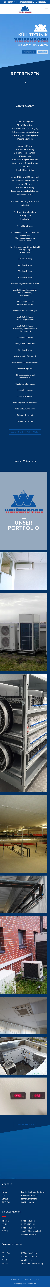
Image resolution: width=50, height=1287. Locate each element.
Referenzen (25, 73)
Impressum (16, 1280)
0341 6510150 (21, 2)
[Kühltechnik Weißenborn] (25, 9)
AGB (38, 1280)
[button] (46, 9)
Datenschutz (28, 1280)
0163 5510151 (40, 2)
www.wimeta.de (29, 1283)
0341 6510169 (28, 1227)
